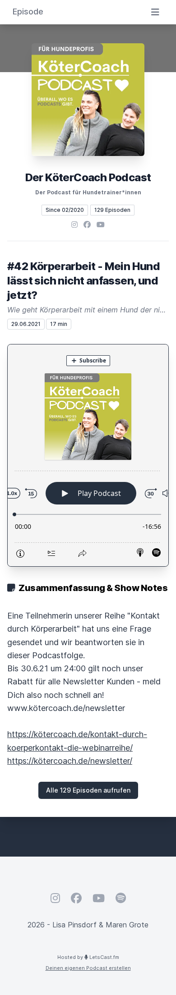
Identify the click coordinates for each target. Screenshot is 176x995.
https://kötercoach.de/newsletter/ (69, 761)
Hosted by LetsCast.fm (88, 957)
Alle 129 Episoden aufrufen (88, 790)
